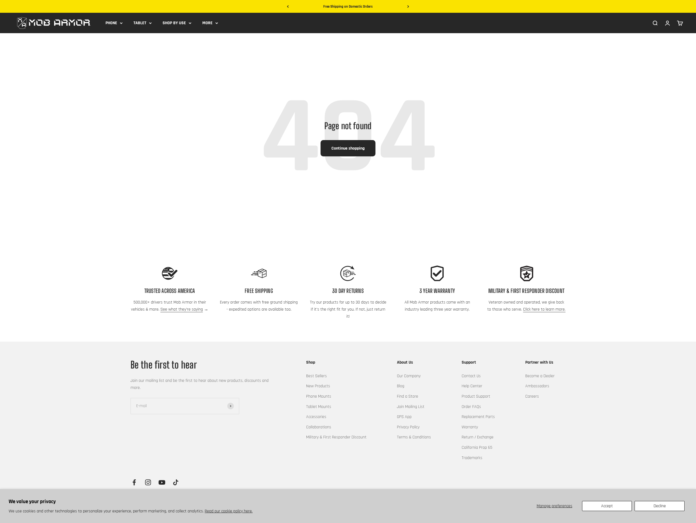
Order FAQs (471, 407)
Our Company (409, 376)
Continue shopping (348, 148)
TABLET (139, 23)
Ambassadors (537, 386)
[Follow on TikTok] (175, 482)
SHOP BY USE (174, 23)
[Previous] (288, 7)
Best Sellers (316, 376)
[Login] (667, 23)
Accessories (316, 417)
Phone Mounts (318, 396)
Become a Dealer (540, 376)
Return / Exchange (477, 437)
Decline (660, 506)
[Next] (408, 7)
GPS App (404, 417)
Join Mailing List (410, 407)
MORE (207, 23)
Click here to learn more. (544, 309)
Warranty (470, 427)
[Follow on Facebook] (134, 482)
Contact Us (471, 376)
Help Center (472, 386)
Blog (400, 386)
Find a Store (407, 396)
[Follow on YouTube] (162, 482)
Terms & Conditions (414, 437)
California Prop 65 (477, 447)
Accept (607, 506)
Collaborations (318, 427)
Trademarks (472, 458)
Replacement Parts (478, 417)
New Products (318, 386)
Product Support (476, 396)
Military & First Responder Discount (336, 437)
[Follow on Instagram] (148, 482)
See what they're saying (181, 309)
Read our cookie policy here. (229, 511)
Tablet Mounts (318, 407)
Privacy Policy (408, 427)
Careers (532, 396)
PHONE (111, 23)
